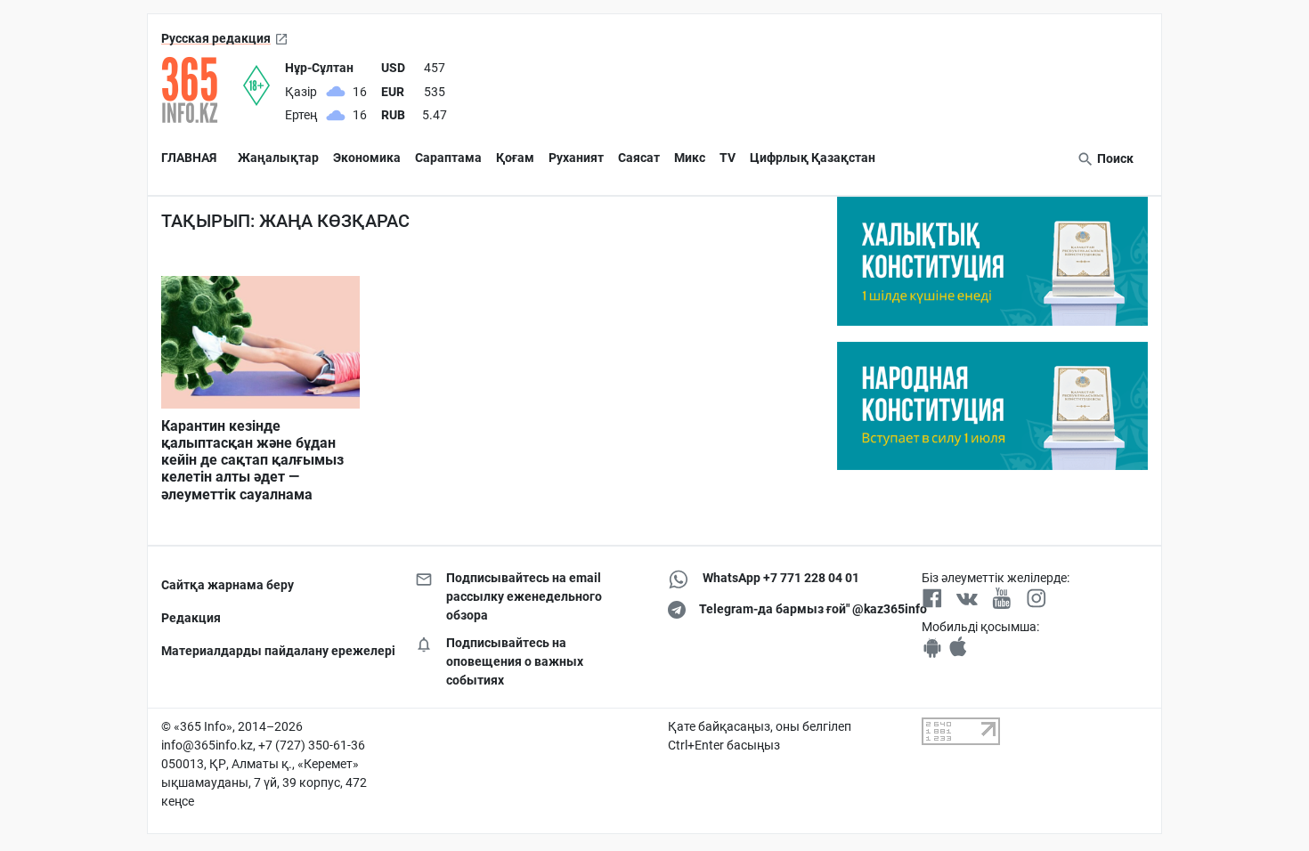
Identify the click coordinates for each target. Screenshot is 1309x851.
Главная (188, 157)
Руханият (576, 157)
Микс (689, 157)
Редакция (191, 618)
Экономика (367, 157)
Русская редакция (216, 38)
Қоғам (515, 157)
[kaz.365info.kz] (202, 90)
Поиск (1114, 158)
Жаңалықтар (278, 157)
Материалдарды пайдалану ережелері (274, 651)
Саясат (639, 157)
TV (728, 157)
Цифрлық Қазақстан (812, 157)
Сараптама (448, 157)
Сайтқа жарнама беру (227, 585)
